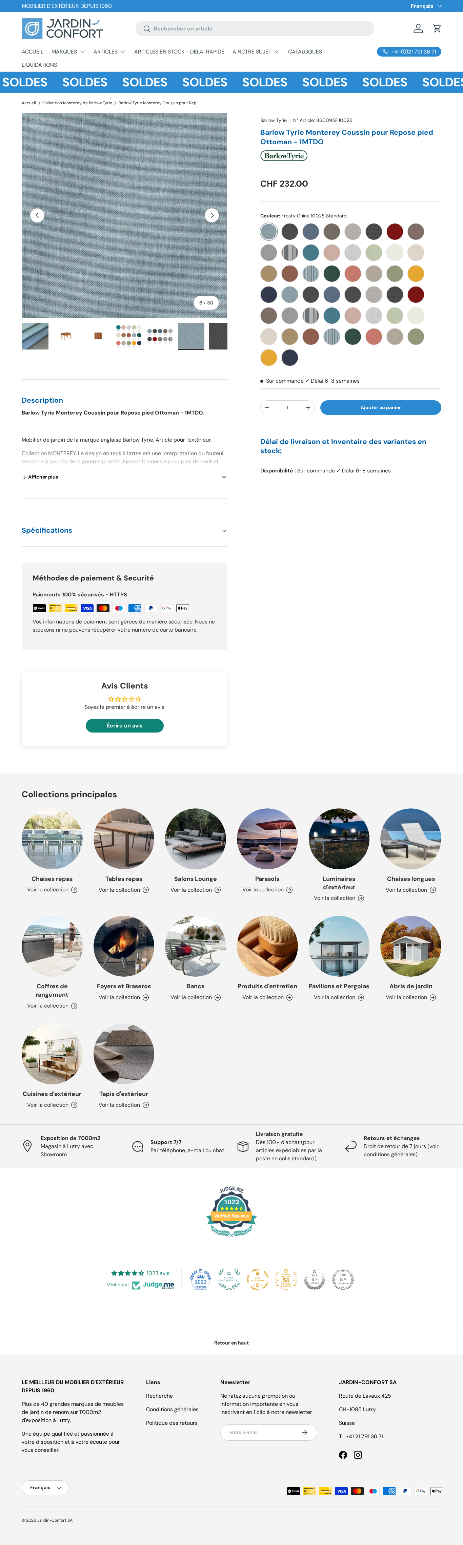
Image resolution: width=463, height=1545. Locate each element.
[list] (124, 215)
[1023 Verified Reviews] (231, 1238)
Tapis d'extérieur (123, 1094)
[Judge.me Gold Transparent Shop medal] (257, 1279)
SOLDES (61, 82)
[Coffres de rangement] (52, 946)
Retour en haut (231, 1343)
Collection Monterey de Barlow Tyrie (77, 103)
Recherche (159, 1395)
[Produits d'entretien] (267, 946)
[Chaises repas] (52, 838)
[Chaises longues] (410, 838)
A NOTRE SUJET (252, 51)
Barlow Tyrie (273, 120)
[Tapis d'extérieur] (124, 1053)
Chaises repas (52, 879)
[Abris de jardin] (410, 946)
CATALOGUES (305, 51)
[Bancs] (195, 946)
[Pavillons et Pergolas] (339, 946)
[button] (437, 28)
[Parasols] (267, 838)
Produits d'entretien (267, 986)
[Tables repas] (124, 838)
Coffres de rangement (52, 990)
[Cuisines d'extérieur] (52, 1053)
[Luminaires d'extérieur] (339, 838)
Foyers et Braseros (124, 986)
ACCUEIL (32, 51)
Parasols (267, 879)
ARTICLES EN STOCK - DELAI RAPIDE (179, 51)
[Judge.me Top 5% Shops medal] (314, 1279)
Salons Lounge (195, 879)
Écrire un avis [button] (125, 725)
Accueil (29, 103)
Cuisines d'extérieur (52, 1094)
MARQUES (64, 51)
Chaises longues (411, 879)
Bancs (195, 986)
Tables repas (123, 879)
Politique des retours (172, 1422)
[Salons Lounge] (195, 838)
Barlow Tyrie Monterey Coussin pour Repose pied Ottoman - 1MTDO (159, 103)
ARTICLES (106, 51)
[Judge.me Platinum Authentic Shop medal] (229, 1279)
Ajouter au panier (381, 407)
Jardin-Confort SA (55, 1520)
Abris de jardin (410, 986)
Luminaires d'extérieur (339, 883)
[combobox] (255, 28)
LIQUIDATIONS (39, 64)
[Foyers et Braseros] (124, 946)
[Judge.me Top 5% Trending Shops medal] (343, 1279)
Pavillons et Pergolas (339, 986)
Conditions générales (172, 1409)
